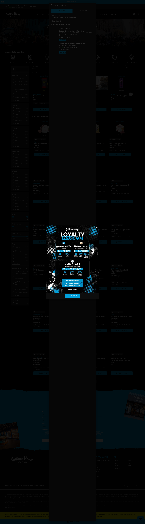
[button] (97, 228)
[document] (72, 262)
